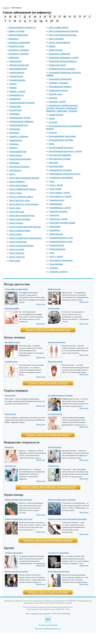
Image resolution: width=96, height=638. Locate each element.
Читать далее (40, 304)
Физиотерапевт (54, 447)
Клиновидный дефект (60, 86)
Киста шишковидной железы (63, 31)
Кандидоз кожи (16, 46)
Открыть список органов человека (48, 383)
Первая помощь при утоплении (61, 500)
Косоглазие (56, 189)
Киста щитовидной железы (63, 35)
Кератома (14, 162)
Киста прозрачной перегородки (25, 238)
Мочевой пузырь (55, 362)
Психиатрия (10, 395)
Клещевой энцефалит (60, 79)
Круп (52, 252)
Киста (12, 174)
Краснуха (54, 215)
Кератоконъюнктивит (20, 159)
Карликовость (16, 95)
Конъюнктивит (56, 166)
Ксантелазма (56, 264)
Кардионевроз (16, 72)
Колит (52, 118)
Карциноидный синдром (21, 102)
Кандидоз (13, 38)
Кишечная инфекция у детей (63, 57)
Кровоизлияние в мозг (61, 241)
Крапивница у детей (60, 207)
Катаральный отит (18, 125)
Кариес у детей (17, 91)
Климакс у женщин (58, 82)
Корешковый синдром (60, 170)
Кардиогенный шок (19, 65)
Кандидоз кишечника (19, 42)
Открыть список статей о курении (48, 592)
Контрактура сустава (59, 158)
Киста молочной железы (22, 215)
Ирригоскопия (54, 289)
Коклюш (53, 98)
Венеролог (9, 447)
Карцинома (15, 106)
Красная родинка (58, 211)
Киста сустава (16, 249)
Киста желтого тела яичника (24, 204)
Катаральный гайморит (21, 121)
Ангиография (54, 308)
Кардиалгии (15, 61)
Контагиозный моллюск (61, 147)
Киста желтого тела (19, 200)
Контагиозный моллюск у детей (65, 151)
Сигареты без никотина (58, 553)
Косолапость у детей (60, 196)
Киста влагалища (18, 185)
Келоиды (14, 144)
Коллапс (53, 122)
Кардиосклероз (17, 80)
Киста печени (16, 223)
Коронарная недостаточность (65, 174)
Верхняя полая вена (56, 342)
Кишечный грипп (57, 65)
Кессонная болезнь (19, 166)
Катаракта (14, 114)
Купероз (54, 268)
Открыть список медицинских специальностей (48, 487)
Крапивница (56, 204)
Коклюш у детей (57, 101)
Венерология (10, 414)
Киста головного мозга (21, 196)
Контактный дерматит (60, 155)
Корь (52, 181)
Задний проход (11, 362)
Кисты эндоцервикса (59, 42)
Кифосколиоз (56, 50)
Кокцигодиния (56, 114)
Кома (51, 143)
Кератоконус (15, 155)
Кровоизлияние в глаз (61, 237)
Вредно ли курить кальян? (16, 571)
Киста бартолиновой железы (24, 178)
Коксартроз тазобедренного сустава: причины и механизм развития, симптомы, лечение (62, 108)
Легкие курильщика (14, 553)
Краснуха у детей (59, 219)
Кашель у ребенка (18, 136)
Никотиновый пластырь (58, 571)
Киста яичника (56, 38)
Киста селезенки (17, 241)
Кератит (13, 147)
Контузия (53, 162)
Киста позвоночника (19, 230)
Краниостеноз (57, 200)
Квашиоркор (15, 140)
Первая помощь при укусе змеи (18, 519)
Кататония (14, 129)
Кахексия (14, 132)
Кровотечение (57, 245)
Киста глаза (15, 193)
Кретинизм (55, 226)
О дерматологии (55, 414)
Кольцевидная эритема (61, 140)
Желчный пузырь (12, 342)
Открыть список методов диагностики (48, 330)
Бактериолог (10, 466)
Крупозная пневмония (61, 260)
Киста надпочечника (19, 219)
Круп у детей (56, 256)
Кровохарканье (57, 249)
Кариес (13, 87)
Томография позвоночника (16, 289)
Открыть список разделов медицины (48, 435)
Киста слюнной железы (21, 245)
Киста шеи (14, 260)
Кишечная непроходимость (63, 61)
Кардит (13, 83)
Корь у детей (56, 185)
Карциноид (15, 99)
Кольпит (53, 132)
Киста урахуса (16, 253)
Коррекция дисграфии (61, 177)
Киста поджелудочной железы (25, 226)
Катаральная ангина (20, 117)
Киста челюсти (17, 257)
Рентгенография (12, 308)
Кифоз (52, 46)
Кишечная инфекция (59, 53)
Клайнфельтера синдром (62, 68)
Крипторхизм (56, 234)
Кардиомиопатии (18, 68)
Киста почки (15, 234)
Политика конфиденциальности (48, 628)
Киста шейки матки (58, 27)
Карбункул (13, 57)
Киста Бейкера (17, 181)
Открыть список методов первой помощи (48, 540)
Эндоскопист (53, 466)
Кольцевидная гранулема (62, 136)
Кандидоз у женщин (18, 50)
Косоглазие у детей (60, 192)
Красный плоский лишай (62, 222)
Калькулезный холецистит (22, 27)
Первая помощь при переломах (18, 500)
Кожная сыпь (55, 94)
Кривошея (55, 230)
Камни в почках (16, 31)
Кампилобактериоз (18, 35)
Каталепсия (15, 110)
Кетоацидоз (15, 170)
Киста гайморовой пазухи (22, 189)
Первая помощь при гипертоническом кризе (67, 519)
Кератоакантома (17, 151)
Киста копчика (16, 211)
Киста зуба (14, 208)
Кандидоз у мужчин (18, 53)
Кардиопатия (16, 76)
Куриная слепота (58, 271)
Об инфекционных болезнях (60, 395)
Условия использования (48, 625)
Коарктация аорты (58, 90)
